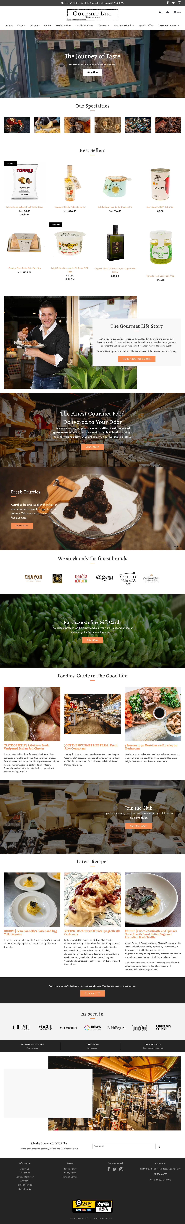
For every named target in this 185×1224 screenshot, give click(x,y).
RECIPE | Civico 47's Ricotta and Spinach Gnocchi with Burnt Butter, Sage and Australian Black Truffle (151, 934)
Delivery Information (25, 1176)
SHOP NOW (92, 447)
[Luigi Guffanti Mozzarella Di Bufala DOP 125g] (69, 243)
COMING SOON (138, 825)
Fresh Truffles (63, 25)
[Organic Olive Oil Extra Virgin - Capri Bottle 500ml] (115, 243)
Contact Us (25, 1172)
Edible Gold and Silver (107, 136)
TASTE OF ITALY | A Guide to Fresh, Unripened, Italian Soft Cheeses (26, 747)
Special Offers (146, 25)
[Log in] (167, 11)
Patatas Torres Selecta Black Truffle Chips (24, 206)
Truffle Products (84, 25)
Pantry (47, 136)
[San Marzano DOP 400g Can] (160, 182)
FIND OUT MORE (23, 523)
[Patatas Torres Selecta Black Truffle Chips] (24, 182)
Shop (20, 25)
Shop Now (92, 72)
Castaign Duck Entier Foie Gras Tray (24, 268)
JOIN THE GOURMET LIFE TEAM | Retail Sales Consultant (90, 747)
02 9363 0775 (117, 3)
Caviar (47, 25)
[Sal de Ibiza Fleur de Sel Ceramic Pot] (115, 182)
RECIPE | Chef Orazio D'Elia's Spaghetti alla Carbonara (92, 932)
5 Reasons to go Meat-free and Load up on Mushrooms (151, 747)
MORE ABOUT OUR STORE (137, 358)
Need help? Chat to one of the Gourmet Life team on (85, 3)
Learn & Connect (167, 25)
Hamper (34, 25)
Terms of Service (24, 1184)
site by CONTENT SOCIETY (102, 1218)
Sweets (168, 136)
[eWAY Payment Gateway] (92, 1212)
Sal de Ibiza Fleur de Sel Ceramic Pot (115, 206)
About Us (24, 1168)
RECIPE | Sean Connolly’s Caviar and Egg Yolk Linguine (30, 932)
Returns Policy (70, 1168)
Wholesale (25, 1180)
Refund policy (24, 1188)
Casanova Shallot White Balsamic (70, 206)
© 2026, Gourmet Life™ (79, 1218)
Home (9, 25)
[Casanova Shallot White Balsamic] (69, 182)
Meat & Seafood (123, 25)
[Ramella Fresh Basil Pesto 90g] (160, 246)
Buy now (92, 640)
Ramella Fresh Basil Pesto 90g (160, 275)
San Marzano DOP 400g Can (160, 206)
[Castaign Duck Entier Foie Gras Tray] (24, 243)
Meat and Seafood (137, 136)
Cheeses (102, 25)
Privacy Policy (70, 1172)
